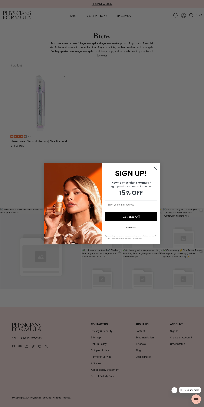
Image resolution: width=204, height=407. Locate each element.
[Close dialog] (155, 168)
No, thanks (131, 227)
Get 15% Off (131, 216)
